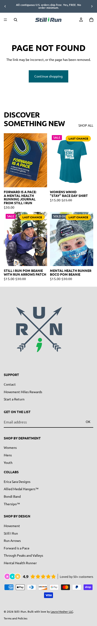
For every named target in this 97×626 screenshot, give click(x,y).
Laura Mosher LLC (62, 611)
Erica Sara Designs (17, 481)
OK (88, 421)
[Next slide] (92, 6)
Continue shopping (48, 76)
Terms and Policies (15, 618)
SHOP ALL (85, 125)
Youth (8, 462)
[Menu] (5, 19)
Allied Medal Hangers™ (21, 489)
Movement (12, 526)
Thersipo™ (12, 504)
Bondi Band (12, 496)
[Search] (15, 20)
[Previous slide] (5, 6)
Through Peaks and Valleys (23, 555)
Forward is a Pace (16, 548)
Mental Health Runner (20, 563)
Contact (10, 384)
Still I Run (11, 533)
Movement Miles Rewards (23, 392)
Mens (8, 455)
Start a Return (14, 399)
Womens (10, 447)
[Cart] (91, 20)
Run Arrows (12, 540)
